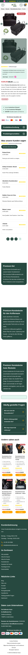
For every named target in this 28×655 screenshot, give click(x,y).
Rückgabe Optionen (14, 649)
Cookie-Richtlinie (14, 641)
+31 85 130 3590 (8, 542)
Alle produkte (5, 554)
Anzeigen (7, 475)
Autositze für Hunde (6, 564)
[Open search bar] (21, 5)
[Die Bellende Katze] (14, 5)
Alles (2, 559)
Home (2, 9)
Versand (3, 588)
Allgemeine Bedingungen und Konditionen (13, 645)
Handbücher (4, 593)
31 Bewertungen (18, 507)
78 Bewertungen (5, 507)
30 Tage (13, 109)
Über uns (3, 583)
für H (5, 559)
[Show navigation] (2, 5)
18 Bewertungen (13, 66)
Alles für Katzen (5, 557)
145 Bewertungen (6, 470)
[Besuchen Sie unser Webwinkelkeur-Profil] (15, 77)
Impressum (4, 598)
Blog (2, 580)
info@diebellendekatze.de (10, 545)
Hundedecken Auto (16, 9)
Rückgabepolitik (5, 590)
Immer (12, 107)
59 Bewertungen (18, 470)
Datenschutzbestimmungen (13, 643)
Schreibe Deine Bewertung (9, 146)
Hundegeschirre (5, 566)
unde (8, 559)
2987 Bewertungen (15, 1)
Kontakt (3, 585)
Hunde (7, 9)
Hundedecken (5, 561)
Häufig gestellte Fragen (7, 595)
